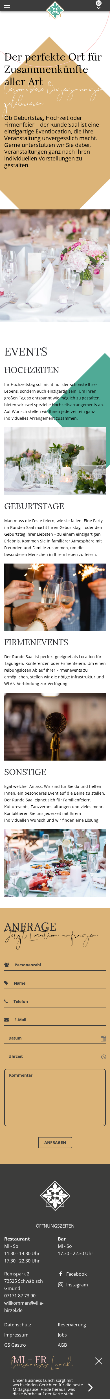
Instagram (77, 1285)
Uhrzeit (15, 1056)
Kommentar (20, 1075)
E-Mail (20, 1019)
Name (19, 983)
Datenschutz (17, 1325)
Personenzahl (28, 964)
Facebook (76, 1274)
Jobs (62, 1335)
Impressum (16, 1335)
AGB (62, 1345)
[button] (7, 5)
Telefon (21, 1001)
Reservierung (72, 1325)
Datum (15, 1038)
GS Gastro (15, 1345)
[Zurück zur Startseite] (55, 10)
